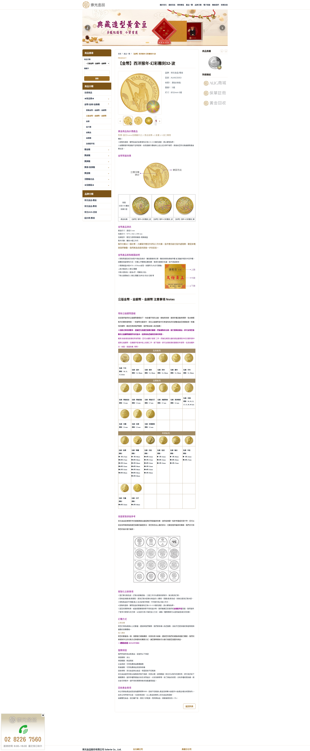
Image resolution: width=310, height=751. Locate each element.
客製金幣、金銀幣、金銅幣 (96, 110)
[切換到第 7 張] (157, 42)
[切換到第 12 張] (168, 42)
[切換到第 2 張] (144, 42)
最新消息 (172, 5)
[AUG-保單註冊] (215, 93)
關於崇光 (163, 5)
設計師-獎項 (89, 218)
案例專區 (180, 5)
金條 (87, 121)
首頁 (119, 54)
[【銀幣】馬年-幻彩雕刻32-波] (215, 62)
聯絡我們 (215, 5)
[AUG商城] (215, 83)
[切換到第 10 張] (163, 42)
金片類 (88, 127)
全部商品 (88, 92)
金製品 (88, 132)
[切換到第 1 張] (142, 42)
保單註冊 (224, 5)
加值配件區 (90, 143)
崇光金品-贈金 (90, 200)
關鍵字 (86, 68)
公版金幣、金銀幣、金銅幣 (96, 116)
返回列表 (189, 706)
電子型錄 (206, 5)
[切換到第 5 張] (152, 42)
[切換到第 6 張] (155, 42)
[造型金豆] (155, 28)
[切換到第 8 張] (159, 42)
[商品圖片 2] (138, 120)
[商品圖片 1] (128, 120)
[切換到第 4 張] (150, 42)
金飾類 (88, 138)
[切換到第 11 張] (166, 42)
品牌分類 (198, 5)
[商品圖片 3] (148, 120)
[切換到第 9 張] (161, 42)
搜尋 (96, 79)
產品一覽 (189, 5)
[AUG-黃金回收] (215, 103)
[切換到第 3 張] (147, 42)
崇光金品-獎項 (90, 206)
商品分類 (87, 59)
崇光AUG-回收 (90, 212)
